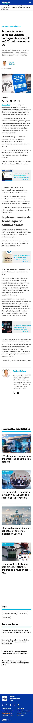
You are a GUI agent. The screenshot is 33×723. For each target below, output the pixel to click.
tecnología (6, 617)
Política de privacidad (23, 711)
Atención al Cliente (7, 715)
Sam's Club (6, 105)
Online (12, 696)
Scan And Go (23, 613)
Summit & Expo (15, 698)
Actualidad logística (11, 26)
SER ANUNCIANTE (7, 713)
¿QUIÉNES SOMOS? (22, 713)
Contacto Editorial (8, 711)
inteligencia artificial (9, 613)
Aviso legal (20, 715)
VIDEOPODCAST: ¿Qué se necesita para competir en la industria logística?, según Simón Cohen (15, 7)
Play (11, 700)
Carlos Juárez (12, 63)
